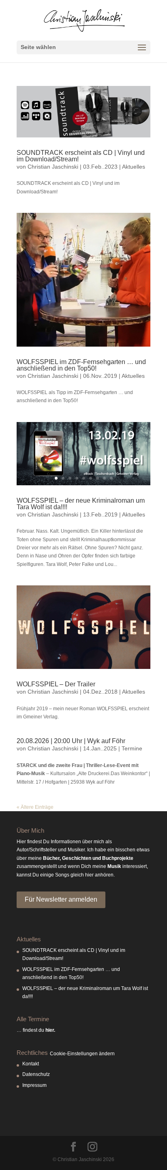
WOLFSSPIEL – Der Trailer (56, 684)
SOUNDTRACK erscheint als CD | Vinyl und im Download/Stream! (81, 156)
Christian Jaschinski (53, 166)
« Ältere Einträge (35, 807)
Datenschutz (36, 1074)
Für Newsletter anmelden (61, 899)
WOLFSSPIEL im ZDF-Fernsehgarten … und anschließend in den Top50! (81, 365)
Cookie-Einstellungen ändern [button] (82, 1053)
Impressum (34, 1085)
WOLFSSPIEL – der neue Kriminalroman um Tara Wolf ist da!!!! (81, 503)
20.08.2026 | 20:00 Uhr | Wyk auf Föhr (71, 740)
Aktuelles (133, 166)
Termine (132, 748)
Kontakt (30, 1064)
